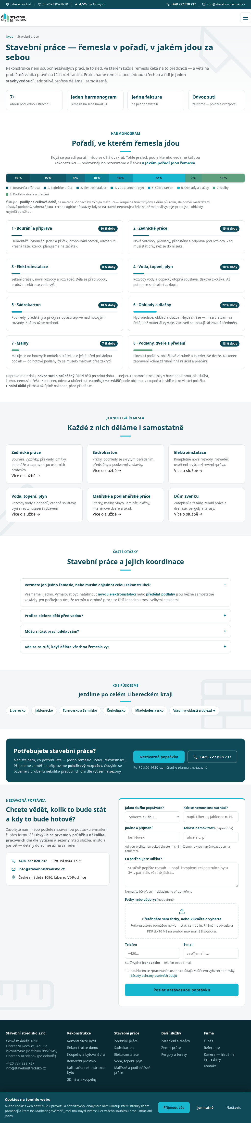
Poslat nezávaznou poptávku (181, 990)
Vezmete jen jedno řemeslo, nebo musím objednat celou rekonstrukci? (88, 584)
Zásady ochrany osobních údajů (154, 975)
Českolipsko (116, 710)
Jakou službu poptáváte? (144, 808)
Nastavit (233, 1107)
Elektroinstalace (126, 1054)
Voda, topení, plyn (128, 1061)
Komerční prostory (81, 1061)
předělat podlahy (160, 594)
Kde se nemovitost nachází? (206, 808)
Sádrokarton (124, 1047)
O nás (208, 1041)
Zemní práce (171, 1047)
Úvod (9, 36)
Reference (212, 1047)
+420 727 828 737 (215, 756)
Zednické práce (126, 1041)
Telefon (131, 944)
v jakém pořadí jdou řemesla (168, 162)
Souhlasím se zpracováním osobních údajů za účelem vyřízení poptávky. (183, 973)
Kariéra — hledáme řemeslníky (219, 1057)
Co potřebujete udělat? (143, 859)
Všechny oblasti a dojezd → (194, 710)
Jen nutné (205, 1107)
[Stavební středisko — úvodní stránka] (13, 17)
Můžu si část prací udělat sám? (52, 631)
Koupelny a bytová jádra (86, 1054)
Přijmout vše (173, 1107)
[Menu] (245, 17)
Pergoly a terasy (174, 1054)
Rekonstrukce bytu (81, 1041)
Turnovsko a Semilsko (80, 710)
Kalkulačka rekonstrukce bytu (86, 1070)
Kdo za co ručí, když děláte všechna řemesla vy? (67, 646)
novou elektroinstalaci (117, 594)
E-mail (188, 944)
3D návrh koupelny (82, 1079)
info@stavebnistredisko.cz (226, 4)
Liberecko (17, 710)
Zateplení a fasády (175, 1041)
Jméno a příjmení (138, 828)
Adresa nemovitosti (208, 828)
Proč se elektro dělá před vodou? (54, 615)
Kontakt (210, 1066)
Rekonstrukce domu (82, 1047)
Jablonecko (44, 710)
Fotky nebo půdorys (150, 899)
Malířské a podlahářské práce (132, 1070)
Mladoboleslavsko (149, 710)
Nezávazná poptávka (159, 756)
